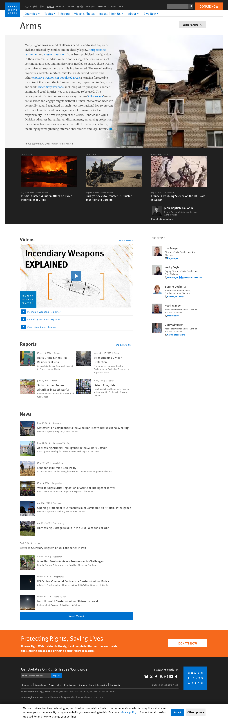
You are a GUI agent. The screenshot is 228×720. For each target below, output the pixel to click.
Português (91, 6)
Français (60, 6)
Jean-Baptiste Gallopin (178, 208)
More (122, 6)
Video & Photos (84, 13)
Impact (102, 13)
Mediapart (169, 219)
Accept (177, 712)
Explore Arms (191, 25)
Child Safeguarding (98, 684)
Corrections (40, 684)
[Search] (190, 6)
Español (112, 6)
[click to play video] (76, 276)
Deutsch (70, 6)
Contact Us (27, 684)
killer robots (95, 96)
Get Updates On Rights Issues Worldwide (54, 669)
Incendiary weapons (51, 87)
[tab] (76, 312)
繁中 (42, 6)
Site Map (83, 684)
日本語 (80, 6)
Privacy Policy (55, 684)
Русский (102, 6)
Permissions (70, 684)
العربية (28, 6)
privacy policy (128, 712)
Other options (195, 712)
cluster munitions (55, 54)
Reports (65, 13)
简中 (35, 6)
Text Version (115, 684)
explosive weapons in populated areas (56, 77)
